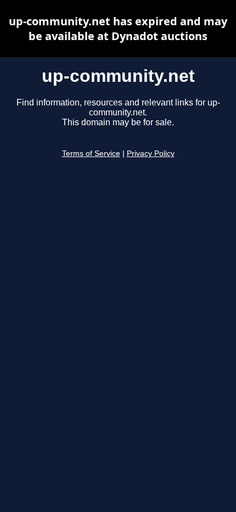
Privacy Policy (151, 153)
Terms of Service (91, 153)
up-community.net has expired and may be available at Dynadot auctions (118, 28)
